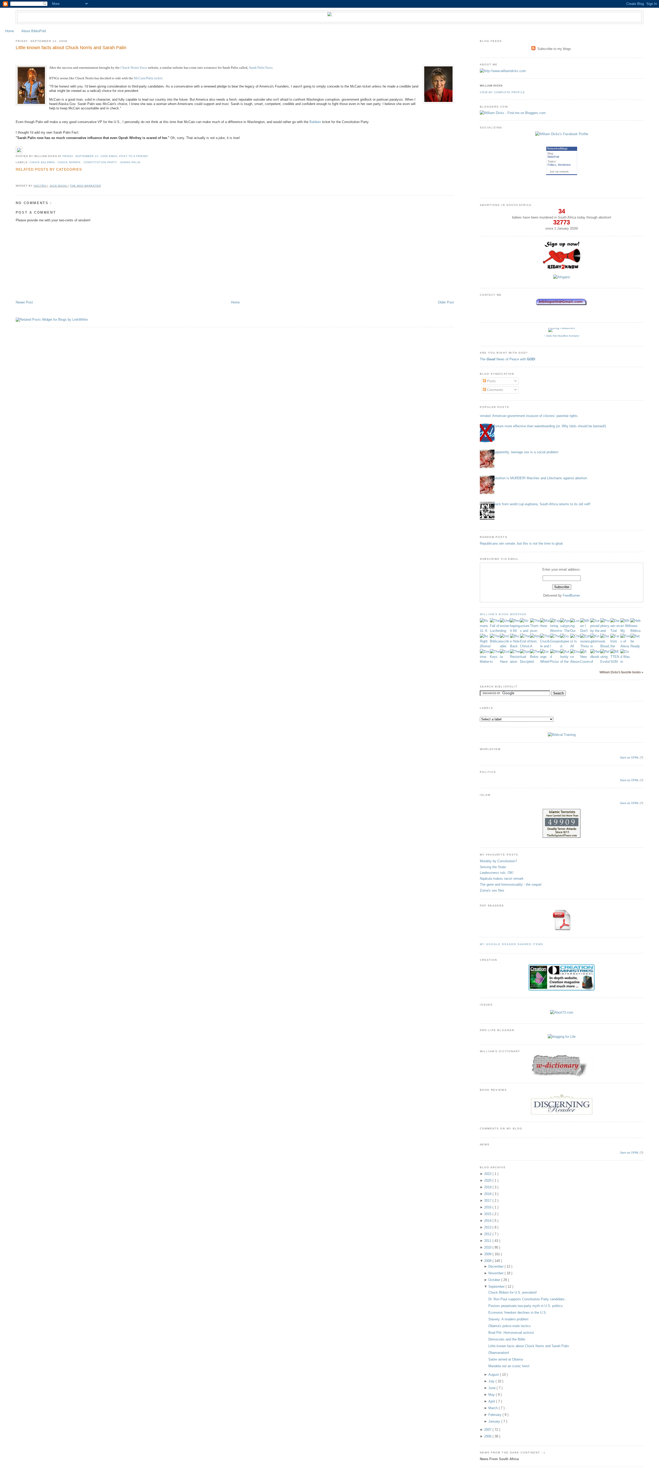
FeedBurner (571, 595)
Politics (552, 164)
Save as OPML (629, 757)
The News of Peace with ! (507, 359)
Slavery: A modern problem (508, 1319)
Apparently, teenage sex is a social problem (525, 452)
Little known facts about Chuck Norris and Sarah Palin (71, 47)
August (494, 1374)
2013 (488, 1227)
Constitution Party (101, 162)
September (497, 1286)
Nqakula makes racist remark (502, 879)
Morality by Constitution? (498, 861)
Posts (491, 381)
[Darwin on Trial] (615, 631)
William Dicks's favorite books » (621, 672)
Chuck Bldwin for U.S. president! (512, 1292)
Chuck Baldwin (43, 162)
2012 (488, 1234)
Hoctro (40, 185)
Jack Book (58, 185)
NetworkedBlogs (557, 148)
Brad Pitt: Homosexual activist (511, 1333)
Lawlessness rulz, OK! (497, 873)
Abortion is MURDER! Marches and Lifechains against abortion (540, 478)
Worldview (564, 164)
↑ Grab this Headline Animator (561, 335)
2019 (488, 1187)
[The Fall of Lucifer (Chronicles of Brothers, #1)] (495, 631)
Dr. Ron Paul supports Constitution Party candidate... (527, 1299)
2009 (488, 1254)
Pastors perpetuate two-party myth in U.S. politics (525, 1306)
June (492, 1388)
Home (9, 31)
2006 (488, 1436)
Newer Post (24, 302)
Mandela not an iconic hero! (509, 1366)
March (493, 1408)
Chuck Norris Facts (133, 67)
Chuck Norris (70, 162)
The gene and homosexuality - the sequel (510, 884)
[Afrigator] (561, 277)
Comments (494, 390)
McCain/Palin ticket (148, 78)
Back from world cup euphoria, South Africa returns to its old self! (542, 504)
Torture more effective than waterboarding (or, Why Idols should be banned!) (549, 426)
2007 (488, 1430)
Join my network (559, 171)
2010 (488, 1247)
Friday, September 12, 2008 (86, 156)
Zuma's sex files (492, 890)
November (496, 1273)
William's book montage (503, 614)
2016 (488, 1207)
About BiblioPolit (33, 31)
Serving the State (493, 867)
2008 (488, 1261)
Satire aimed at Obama (505, 1359)
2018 (488, 1194)
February (495, 1415)
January (494, 1421)
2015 (488, 1214)
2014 (488, 1221)
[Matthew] (545, 626)
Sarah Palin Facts (261, 67)
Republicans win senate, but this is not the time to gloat (521, 543)
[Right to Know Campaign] (562, 269)
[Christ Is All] (575, 646)
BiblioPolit (553, 156)
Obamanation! (498, 1353)
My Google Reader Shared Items (511, 944)
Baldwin (315, 122)
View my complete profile (502, 92)
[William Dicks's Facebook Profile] (561, 134)
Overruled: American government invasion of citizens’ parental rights (527, 416)
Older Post (446, 302)
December (496, 1266)
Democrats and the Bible (506, 1339)
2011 (488, 1241)
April (492, 1401)
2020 (488, 1180)
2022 (488, 1174)
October (494, 1280)
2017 (488, 1200)
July (492, 1381)
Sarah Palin (130, 162)
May (492, 1395)
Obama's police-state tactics (509, 1326)
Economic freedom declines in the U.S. (517, 1312)
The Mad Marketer (85, 185)
